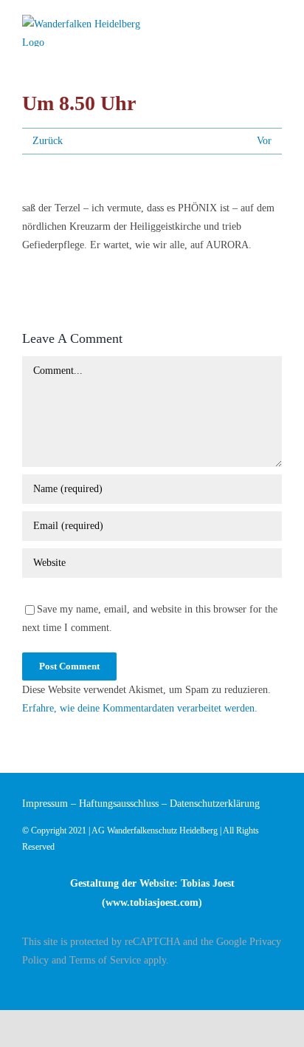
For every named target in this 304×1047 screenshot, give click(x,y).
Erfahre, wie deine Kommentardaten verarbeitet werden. (140, 708)
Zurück (47, 140)
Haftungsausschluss (119, 803)
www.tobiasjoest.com (152, 902)
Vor (264, 140)
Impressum (45, 803)
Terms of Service (105, 960)
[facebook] (277, 986)
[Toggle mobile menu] (276, 24)
